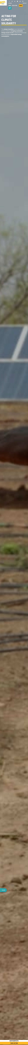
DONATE (20, 5)
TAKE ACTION (14, 5)
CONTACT (25, 3)
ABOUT (10, 5)
